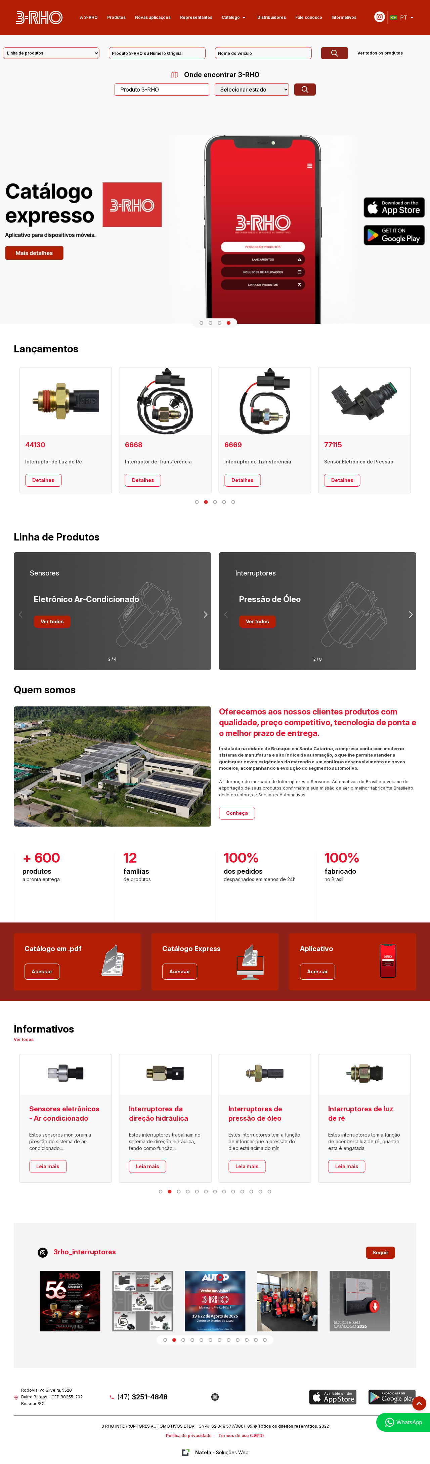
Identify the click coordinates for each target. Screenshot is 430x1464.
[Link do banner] (215, 221)
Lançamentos (46, 349)
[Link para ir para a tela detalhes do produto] (92, 401)
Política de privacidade (189, 1435)
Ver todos (52, 621)
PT (403, 17)
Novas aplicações (153, 17)
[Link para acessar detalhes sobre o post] (70, 1301)
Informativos (344, 17)
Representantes (196, 17)
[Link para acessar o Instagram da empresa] (215, 1397)
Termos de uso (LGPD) (241, 1435)
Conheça (237, 813)
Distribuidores (271, 17)
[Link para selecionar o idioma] (412, 18)
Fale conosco (308, 17)
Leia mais (74, 1166)
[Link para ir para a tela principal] (39, 17)
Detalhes (70, 480)
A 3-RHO (89, 17)
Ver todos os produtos (380, 53)
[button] (201, 323)
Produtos (116, 17)
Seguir (380, 1252)
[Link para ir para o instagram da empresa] (380, 17)
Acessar (42, 971)
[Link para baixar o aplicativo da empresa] (333, 1397)
